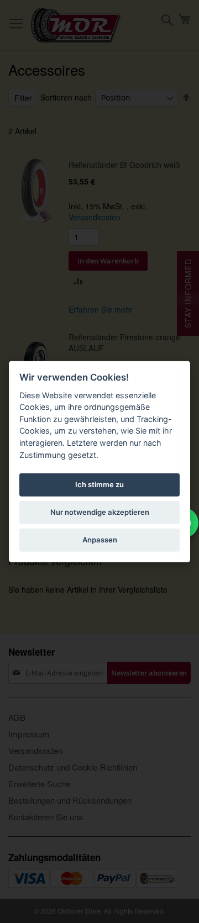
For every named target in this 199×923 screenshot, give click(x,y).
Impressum (29, 734)
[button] (78, 280)
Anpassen (99, 539)
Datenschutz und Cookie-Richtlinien (72, 767)
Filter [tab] (23, 97)
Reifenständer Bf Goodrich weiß (124, 164)
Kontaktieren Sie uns (45, 816)
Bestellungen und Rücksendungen (70, 800)
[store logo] (76, 25)
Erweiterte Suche (39, 783)
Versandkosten (95, 217)
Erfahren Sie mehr (101, 309)
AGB (16, 717)
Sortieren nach (66, 97)
